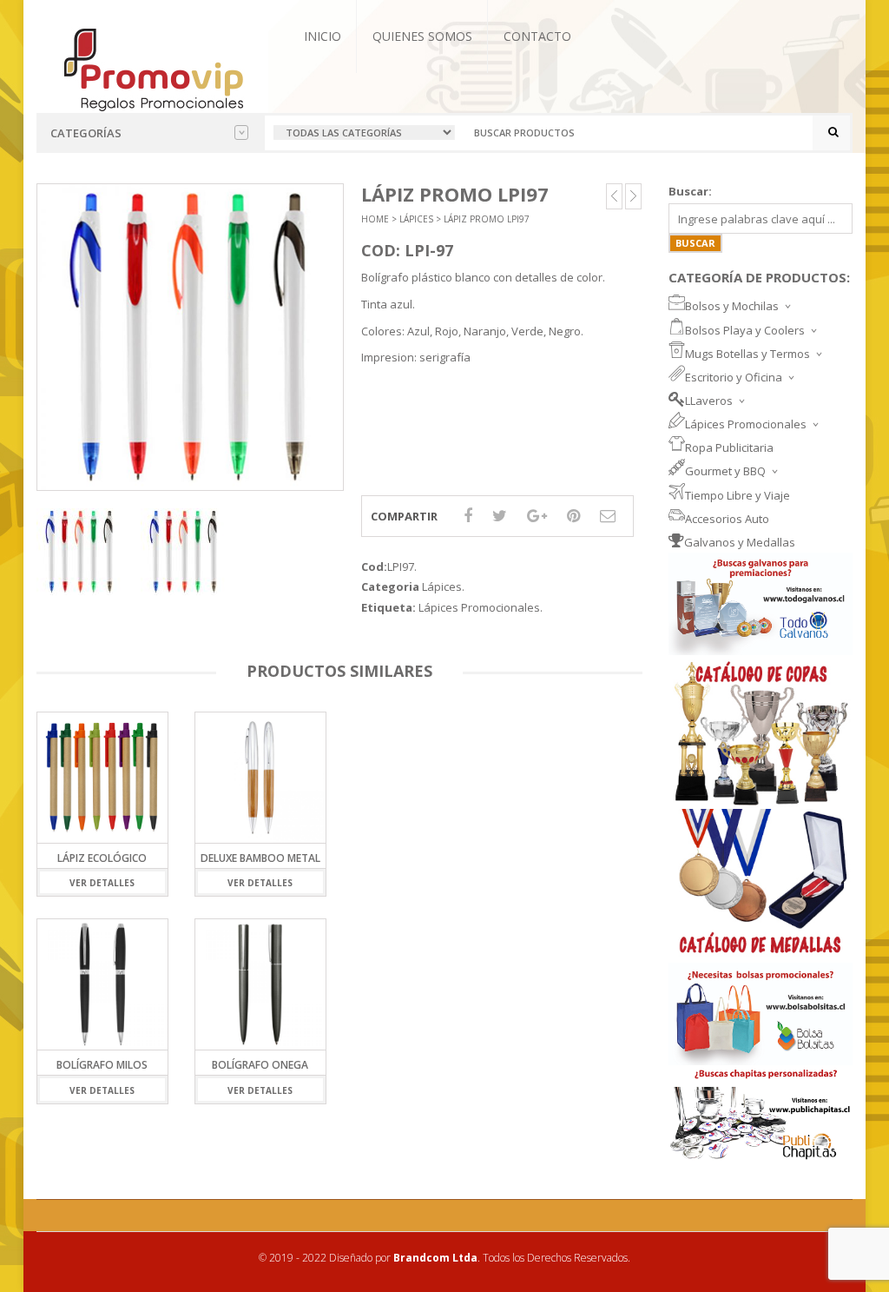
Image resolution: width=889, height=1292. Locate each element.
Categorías (86, 133)
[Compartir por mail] (608, 515)
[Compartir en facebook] (468, 515)
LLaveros (709, 400)
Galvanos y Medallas (739, 542)
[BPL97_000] (79, 551)
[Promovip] (152, 68)
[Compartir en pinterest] (573, 515)
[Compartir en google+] (537, 515)
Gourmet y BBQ (725, 471)
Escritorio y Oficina (733, 377)
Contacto (537, 36)
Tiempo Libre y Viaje (737, 495)
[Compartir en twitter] (499, 515)
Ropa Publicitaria (729, 447)
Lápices (416, 219)
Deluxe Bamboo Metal (260, 858)
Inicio (322, 36)
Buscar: (690, 191)
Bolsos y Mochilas (732, 306)
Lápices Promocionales (479, 607)
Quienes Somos (422, 36)
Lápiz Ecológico (102, 858)
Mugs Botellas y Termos (747, 353)
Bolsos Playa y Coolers (745, 330)
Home (375, 219)
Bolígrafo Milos (102, 1064)
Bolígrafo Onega (260, 1064)
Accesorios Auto (727, 519)
